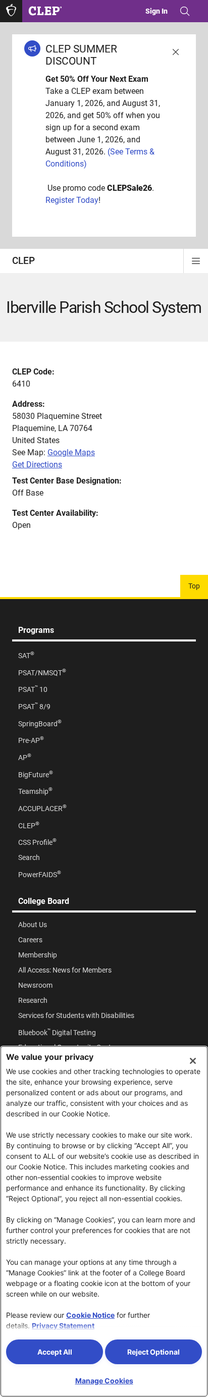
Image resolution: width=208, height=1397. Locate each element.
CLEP (23, 260)
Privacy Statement (63, 1325)
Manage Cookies (104, 1380)
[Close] (193, 1061)
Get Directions (37, 464)
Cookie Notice (90, 1315)
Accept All (54, 1352)
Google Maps (71, 452)
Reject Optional (153, 1352)
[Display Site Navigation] (196, 261)
